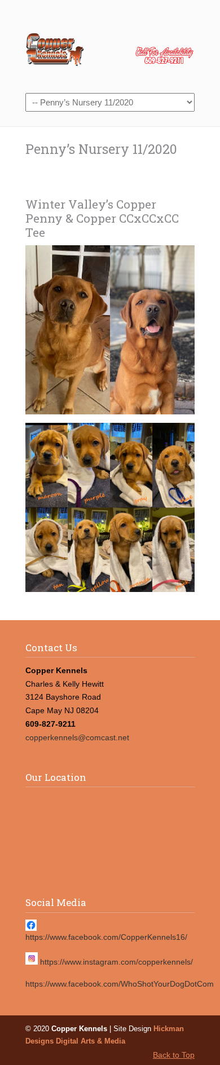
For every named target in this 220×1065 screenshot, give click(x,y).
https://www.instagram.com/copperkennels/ (116, 961)
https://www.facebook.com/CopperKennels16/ (106, 937)
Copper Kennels (110, 45)
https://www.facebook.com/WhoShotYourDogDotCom (119, 983)
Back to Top (174, 1054)
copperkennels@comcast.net (77, 737)
